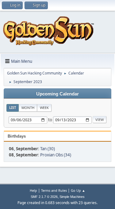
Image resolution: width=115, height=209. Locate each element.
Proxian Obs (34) (55, 155)
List (12, 107)
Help (33, 190)
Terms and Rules (54, 190)
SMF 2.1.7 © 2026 (44, 197)
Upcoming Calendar (57, 93)
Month (27, 107)
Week (44, 107)
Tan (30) (47, 148)
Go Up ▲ (78, 190)
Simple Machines (72, 197)
